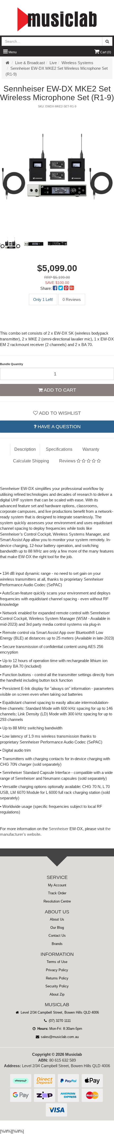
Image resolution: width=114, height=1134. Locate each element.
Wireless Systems (77, 62)
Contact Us (57, 936)
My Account (57, 885)
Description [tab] (25, 449)
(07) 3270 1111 (59, 1021)
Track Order (57, 893)
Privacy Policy (57, 970)
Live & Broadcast (30, 62)
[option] (57, 168)
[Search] (107, 41)
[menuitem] (55, 288)
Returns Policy (57, 978)
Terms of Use (57, 962)
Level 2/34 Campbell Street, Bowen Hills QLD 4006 (59, 1012)
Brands (57, 944)
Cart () (105, 52)
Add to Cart (59, 390)
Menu (12, 52)
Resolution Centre (57, 901)
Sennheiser (58, 828)
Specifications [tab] (59, 449)
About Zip (57, 994)
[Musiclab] (57, 19)
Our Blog (57, 928)
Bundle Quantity (11, 364)
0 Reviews (72, 299)
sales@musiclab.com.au (59, 1037)
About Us (57, 919)
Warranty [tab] (90, 449)
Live (53, 62)
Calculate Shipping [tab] (31, 461)
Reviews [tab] (68, 461)
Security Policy (57, 986)
